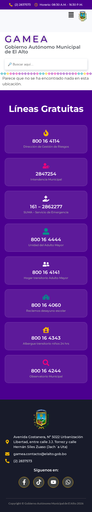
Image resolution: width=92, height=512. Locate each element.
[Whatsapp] (68, 482)
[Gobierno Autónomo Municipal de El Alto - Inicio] (41, 419)
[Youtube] (53, 482)
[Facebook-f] (24, 482)
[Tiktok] (38, 482)
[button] (71, 15)
